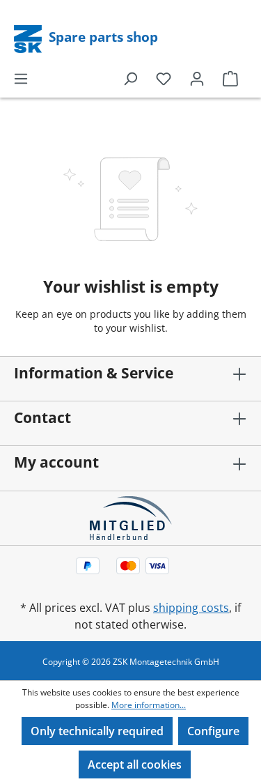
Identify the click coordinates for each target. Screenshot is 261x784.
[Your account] (197, 78)
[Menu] (21, 78)
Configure (213, 731)
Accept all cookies (135, 764)
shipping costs (191, 607)
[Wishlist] (163, 78)
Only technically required (97, 731)
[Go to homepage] (29, 37)
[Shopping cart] (230, 78)
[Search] (130, 78)
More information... (148, 705)
